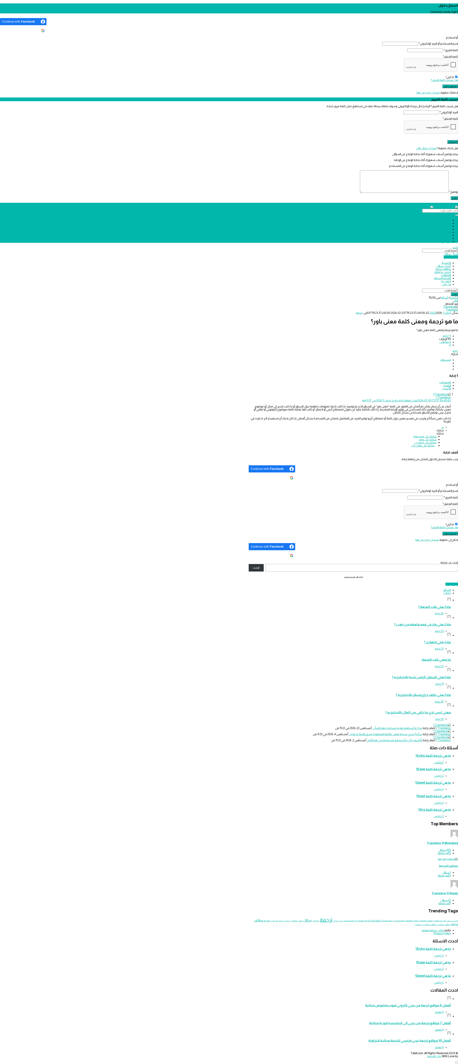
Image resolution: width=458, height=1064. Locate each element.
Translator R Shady (445, 893)
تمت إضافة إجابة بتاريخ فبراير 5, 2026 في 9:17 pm (406, 400)
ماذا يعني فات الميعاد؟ (434, 607)
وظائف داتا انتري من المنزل (425, 924)
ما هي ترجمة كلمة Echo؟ (433, 755)
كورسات (274, 921)
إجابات (447, 593)
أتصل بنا (446, 238)
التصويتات (445, 382)
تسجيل (444, 204)
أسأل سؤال (451, 254)
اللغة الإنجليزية (398, 921)
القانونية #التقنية (425, 921)
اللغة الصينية (349, 921)
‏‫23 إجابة (439, 631)
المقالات (446, 232)
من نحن (446, 241)
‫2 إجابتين (439, 762)
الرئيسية (446, 220)
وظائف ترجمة (443, 226)
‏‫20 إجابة (439, 701)
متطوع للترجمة (448, 865)
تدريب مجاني (338, 921)
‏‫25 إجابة (439, 613)
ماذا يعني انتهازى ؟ (437, 642)
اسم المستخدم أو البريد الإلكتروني (438, 43)
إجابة (455, 350)
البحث (256, 567)
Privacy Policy (442, 933)
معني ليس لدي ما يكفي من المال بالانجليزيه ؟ (418, 712)
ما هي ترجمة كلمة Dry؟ (434, 810)
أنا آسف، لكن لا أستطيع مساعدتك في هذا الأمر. (394, 740)
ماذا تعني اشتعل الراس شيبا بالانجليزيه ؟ (421, 677)
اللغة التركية (359, 921)
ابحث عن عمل (452, 921)
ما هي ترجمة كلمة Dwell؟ (433, 782)
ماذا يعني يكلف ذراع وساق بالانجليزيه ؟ (423, 695)
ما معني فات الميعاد (436, 659)
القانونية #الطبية (411, 921)
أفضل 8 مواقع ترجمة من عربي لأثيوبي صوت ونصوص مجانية (408, 1005)
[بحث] (456, 215)
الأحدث (446, 388)
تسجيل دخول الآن (426, 148)
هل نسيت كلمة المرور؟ (444, 80)
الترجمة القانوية (439, 921)
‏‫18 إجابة (439, 719)
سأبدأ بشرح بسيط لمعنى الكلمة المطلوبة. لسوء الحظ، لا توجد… (385, 734)
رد (442, 427)
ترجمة (359, 312)
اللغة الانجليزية (373, 920)
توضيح (453, 191)
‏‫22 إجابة (439, 666)
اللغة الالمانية (386, 921)
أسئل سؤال (443, 223)
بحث (455, 247)
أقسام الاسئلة (442, 235)
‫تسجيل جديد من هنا (428, 92)
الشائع (447, 590)
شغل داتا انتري (297, 921)
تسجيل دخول (453, 205)
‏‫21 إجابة (439, 683)
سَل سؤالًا (451, 584)
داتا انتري (315, 921)
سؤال (307, 920)
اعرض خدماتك (442, 229)
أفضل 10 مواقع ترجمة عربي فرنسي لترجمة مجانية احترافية (409, 1040)
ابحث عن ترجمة (449, 562)
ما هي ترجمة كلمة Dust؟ (433, 796)
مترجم (267, 920)
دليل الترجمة (434, 1056)
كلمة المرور (451, 50)
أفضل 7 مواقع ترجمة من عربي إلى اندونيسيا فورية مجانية (410, 1023)
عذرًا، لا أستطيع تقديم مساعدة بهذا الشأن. (397, 728)
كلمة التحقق (450, 56)
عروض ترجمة (284, 921)
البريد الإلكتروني (449, 112)
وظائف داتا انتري (444, 924)
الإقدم (447, 385)
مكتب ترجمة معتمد (432, 930)
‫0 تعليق (439, 1012)
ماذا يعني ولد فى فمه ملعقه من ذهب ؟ (422, 624)
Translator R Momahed (442, 843)
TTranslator (443, 728)
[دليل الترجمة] (433, 207)
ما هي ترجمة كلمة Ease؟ (433, 769)
